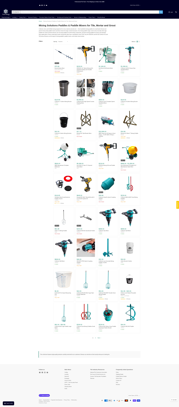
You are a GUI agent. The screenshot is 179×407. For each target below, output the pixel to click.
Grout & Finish (68, 380)
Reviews (118, 384)
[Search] (161, 12)
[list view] (139, 42)
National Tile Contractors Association (98, 372)
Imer (100, 69)
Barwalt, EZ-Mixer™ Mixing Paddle (129, 133)
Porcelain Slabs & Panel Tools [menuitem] (46, 17)
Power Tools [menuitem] (92, 17)
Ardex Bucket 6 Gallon (126, 261)
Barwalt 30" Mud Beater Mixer (84, 133)
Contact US (118, 380)
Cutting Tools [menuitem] (22, 17)
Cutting (66, 372)
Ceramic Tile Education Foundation (98, 376)
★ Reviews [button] (177, 205)
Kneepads (67, 378)
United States (134, 5)
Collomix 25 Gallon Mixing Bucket (129, 101)
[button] (170, 12)
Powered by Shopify (43, 402)
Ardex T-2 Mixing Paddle (61, 230)
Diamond (67, 376)
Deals (66, 388)
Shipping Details (119, 374)
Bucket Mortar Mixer (60, 68)
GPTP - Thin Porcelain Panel (71, 382)
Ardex (56, 232)
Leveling (66, 374)
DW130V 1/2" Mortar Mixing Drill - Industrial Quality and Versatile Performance (85, 70)
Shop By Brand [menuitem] (101, 17)
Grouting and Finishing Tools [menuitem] (64, 17)
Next (99, 337)
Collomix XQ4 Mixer (126, 230)
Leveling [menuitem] (14, 17)
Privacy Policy (67, 399)
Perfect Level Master (125, 295)
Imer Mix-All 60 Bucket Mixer (106, 68)
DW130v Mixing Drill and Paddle (107, 165)
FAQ (117, 382)
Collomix (122, 71)
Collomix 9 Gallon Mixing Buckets (63, 133)
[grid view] (137, 42)
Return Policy (119, 378)
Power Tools (67, 384)
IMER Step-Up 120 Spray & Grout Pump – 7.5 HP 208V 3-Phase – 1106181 (107, 135)
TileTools (100, 166)
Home (40, 21)
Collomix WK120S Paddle (127, 326)
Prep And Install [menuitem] (6, 17)
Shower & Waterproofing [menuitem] (80, 17)
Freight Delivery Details (121, 376)
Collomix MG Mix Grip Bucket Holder (86, 230)
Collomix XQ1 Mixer (104, 230)
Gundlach (57, 200)
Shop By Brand (68, 386)
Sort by (55, 41)
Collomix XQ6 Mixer (60, 261)
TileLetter (92, 378)
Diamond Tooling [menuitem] (32, 17)
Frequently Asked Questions (56, 399)
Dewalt (78, 72)
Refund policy (74, 399)
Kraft (56, 295)
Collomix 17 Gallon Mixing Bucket (63, 101)
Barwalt (78, 134)
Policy (117, 372)
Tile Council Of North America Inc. (98, 374)
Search (40, 399)
